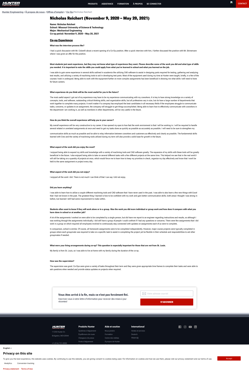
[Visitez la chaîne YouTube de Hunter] (190, 327)
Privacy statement (11, 369)
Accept (229, 358)
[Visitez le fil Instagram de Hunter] (185, 327)
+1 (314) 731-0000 (59, 343)
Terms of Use (27, 369)
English (6, 348)
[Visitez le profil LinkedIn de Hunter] (195, 327)
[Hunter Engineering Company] (11, 4)
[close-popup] (245, 348)
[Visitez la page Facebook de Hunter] (179, 327)
